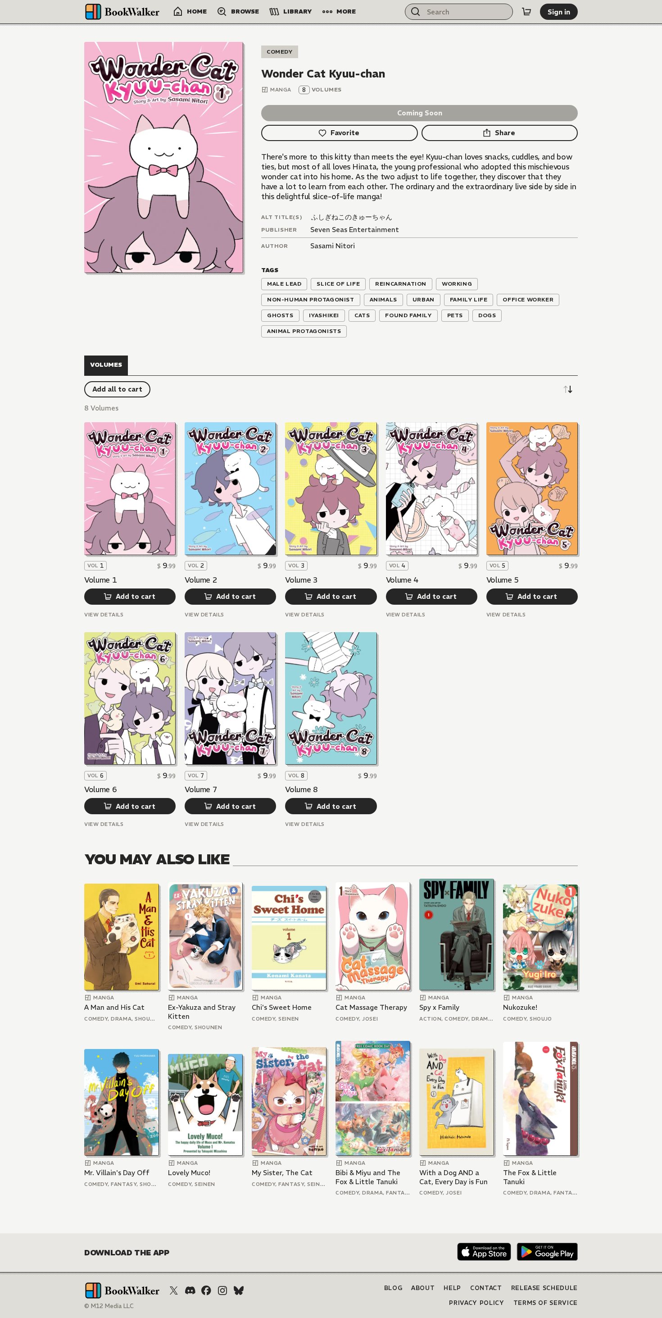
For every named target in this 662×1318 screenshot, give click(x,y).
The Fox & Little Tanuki (530, 1177)
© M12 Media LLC (109, 1306)
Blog (393, 1288)
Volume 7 (201, 789)
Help (452, 1288)
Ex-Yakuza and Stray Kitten (202, 1012)
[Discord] (190, 1290)
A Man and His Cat (114, 1007)
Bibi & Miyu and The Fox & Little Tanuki (368, 1177)
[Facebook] (206, 1290)
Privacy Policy (476, 1303)
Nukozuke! (520, 1007)
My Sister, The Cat (282, 1172)
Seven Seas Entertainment (354, 229)
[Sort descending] (568, 389)
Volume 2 (201, 580)
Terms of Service (545, 1303)
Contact (486, 1288)
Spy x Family (439, 1007)
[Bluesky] (238, 1290)
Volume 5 (502, 580)
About (423, 1288)
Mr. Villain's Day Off (117, 1172)
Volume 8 (301, 789)
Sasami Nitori (332, 246)
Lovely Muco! (189, 1172)
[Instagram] (222, 1290)
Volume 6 (100, 789)
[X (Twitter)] (173, 1290)
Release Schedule (544, 1288)
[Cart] (526, 12)
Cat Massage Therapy (371, 1007)
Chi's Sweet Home (282, 1007)
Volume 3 (301, 580)
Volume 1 (100, 580)
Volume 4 (402, 580)
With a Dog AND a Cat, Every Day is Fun (453, 1177)
